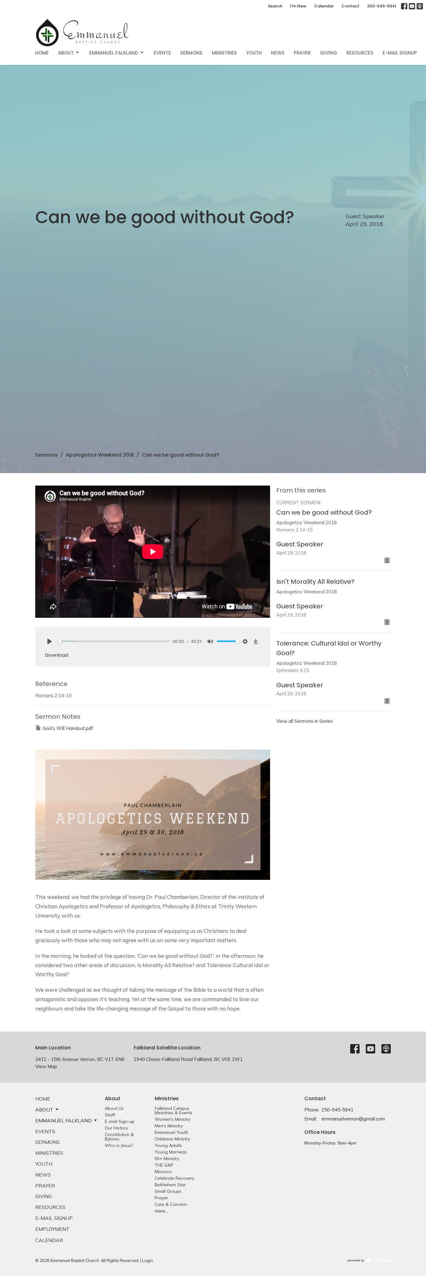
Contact (350, 6)
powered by (365, 1265)
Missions (163, 1171)
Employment (52, 1229)
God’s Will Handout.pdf (68, 728)
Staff (110, 1115)
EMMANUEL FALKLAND (113, 53)
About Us (114, 1108)
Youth (254, 53)
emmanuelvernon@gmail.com (353, 1119)
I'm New (298, 6)
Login (147, 1260)
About (66, 53)
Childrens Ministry (172, 1139)
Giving (328, 53)
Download (56, 655)
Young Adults (168, 1145)
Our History (116, 1128)
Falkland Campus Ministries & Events (173, 1110)
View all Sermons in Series (304, 721)
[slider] (114, 641)
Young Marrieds (171, 1152)
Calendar (324, 6)
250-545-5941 (381, 6)
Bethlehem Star (170, 1184)
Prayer (302, 53)
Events (162, 53)
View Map (46, 1066)
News (277, 53)
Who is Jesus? (119, 1145)
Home (42, 53)
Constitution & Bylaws (119, 1137)
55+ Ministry (167, 1158)
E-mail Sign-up (119, 1121)
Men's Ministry (169, 1126)
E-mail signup (400, 53)
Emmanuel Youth (171, 1132)
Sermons (191, 53)
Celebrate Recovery (174, 1178)
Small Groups (168, 1191)
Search (275, 6)
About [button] (44, 1109)
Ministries (224, 53)
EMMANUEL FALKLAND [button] (63, 1120)
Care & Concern (171, 1204)
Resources (359, 53)
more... (161, 1211)
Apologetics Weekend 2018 (100, 454)
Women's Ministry (172, 1119)
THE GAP (164, 1165)
